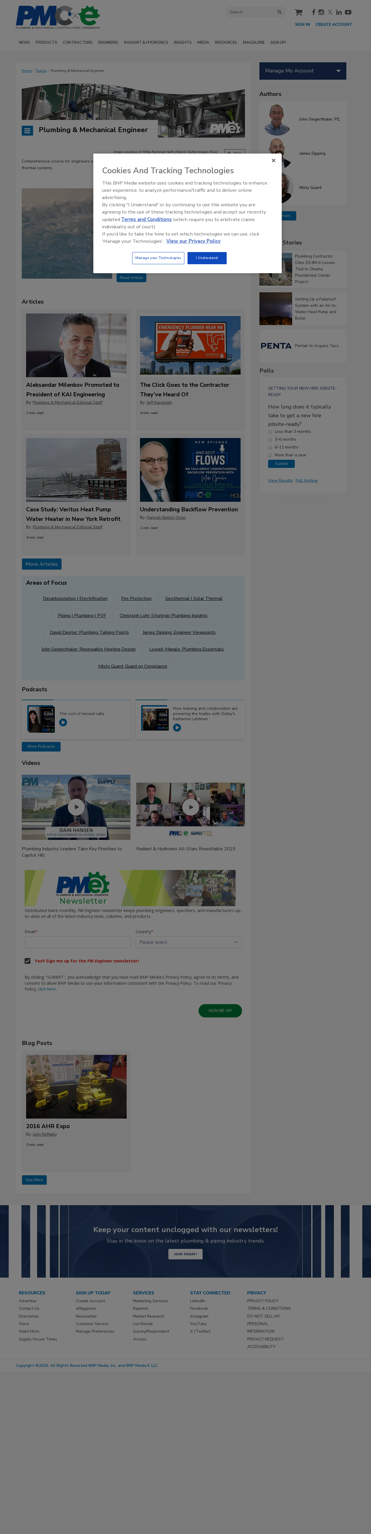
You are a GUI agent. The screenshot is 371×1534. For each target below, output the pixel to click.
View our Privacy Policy (193, 241)
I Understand (207, 258)
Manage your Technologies (158, 258)
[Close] (273, 160)
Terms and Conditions (146, 219)
